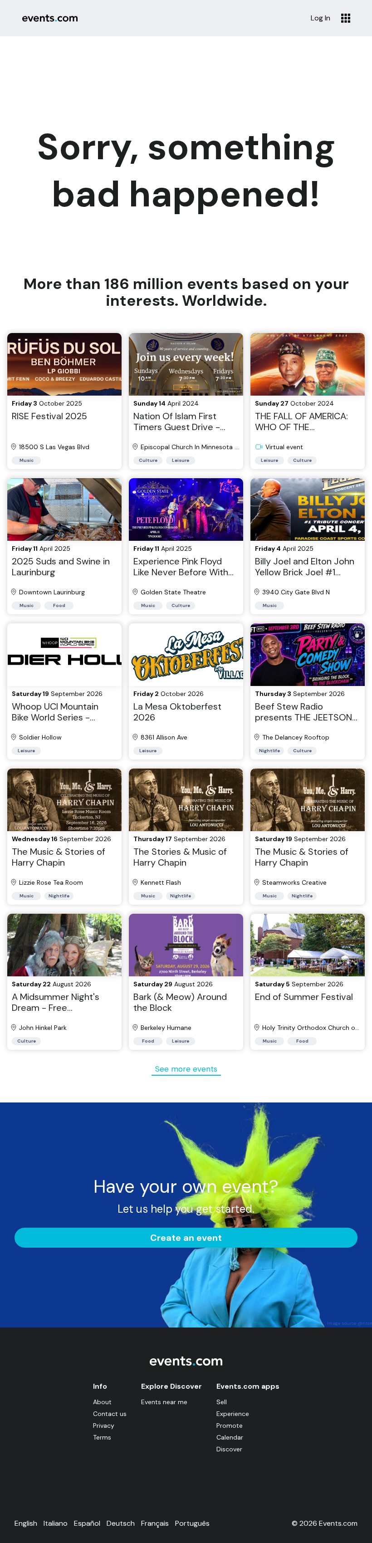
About (102, 1402)
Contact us (110, 1414)
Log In (320, 18)
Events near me (164, 1402)
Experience (232, 1414)
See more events (186, 1069)
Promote (229, 1425)
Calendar (229, 1437)
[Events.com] (186, 1363)
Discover (229, 1449)
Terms (102, 1437)
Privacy (103, 1425)
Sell (221, 1402)
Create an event (186, 1238)
